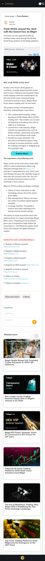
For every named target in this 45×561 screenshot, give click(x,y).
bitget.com (30, 169)
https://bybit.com (10, 260)
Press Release (22, 16)
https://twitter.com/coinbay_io (16, 279)
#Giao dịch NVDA (12, 297)
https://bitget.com (11, 253)
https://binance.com (12, 247)
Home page (9, 16)
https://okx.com (33, 265)
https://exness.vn (10, 272)
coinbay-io (25, 283)
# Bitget (26, 297)
